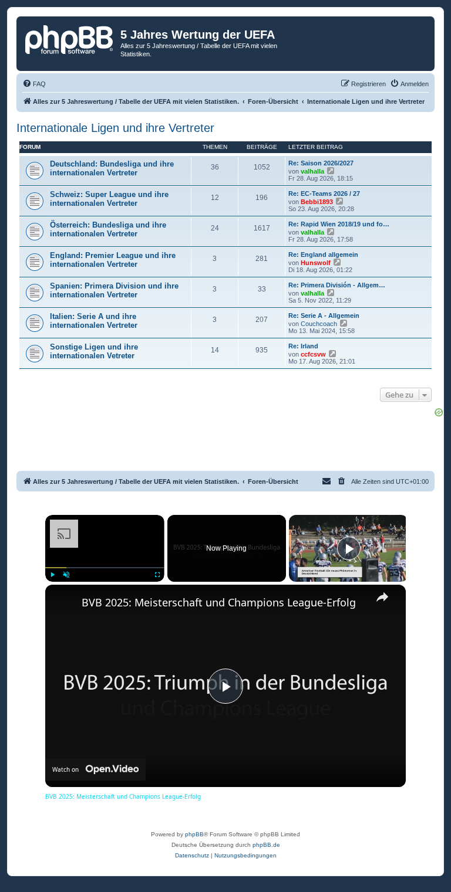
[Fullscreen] (157, 575)
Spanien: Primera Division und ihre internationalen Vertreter (114, 290)
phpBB (194, 834)
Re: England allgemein (323, 254)
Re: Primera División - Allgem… (336, 285)
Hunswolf (316, 262)
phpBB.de (266, 845)
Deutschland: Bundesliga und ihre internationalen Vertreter (112, 168)
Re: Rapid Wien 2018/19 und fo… (338, 224)
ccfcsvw (313, 354)
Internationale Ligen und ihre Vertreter (115, 127)
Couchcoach (319, 323)
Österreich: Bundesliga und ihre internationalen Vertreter (108, 229)
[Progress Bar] (104, 567)
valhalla (312, 171)
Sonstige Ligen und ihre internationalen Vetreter (94, 351)
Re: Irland (303, 346)
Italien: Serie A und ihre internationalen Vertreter (93, 321)
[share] (382, 597)
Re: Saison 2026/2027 (321, 163)
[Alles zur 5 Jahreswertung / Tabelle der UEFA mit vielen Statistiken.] (69, 38)
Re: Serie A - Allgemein (323, 315)
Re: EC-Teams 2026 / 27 (324, 193)
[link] (64, 603)
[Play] (52, 575)
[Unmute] (66, 575)
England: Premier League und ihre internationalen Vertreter (113, 260)
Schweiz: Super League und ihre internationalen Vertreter (109, 199)
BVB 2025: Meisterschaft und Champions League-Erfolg (219, 602)
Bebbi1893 (317, 201)
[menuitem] (34, 84)
